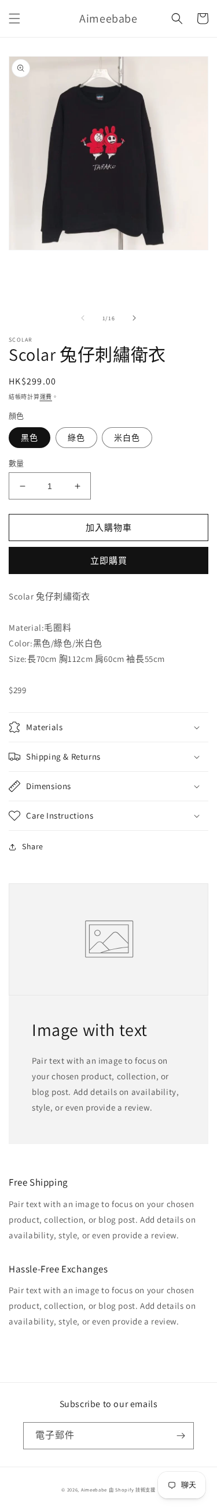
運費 (46, 397)
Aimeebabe (94, 1489)
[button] (14, 18)
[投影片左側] (82, 318)
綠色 (76, 437)
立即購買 (108, 560)
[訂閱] (180, 1435)
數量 (16, 463)
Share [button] (32, 846)
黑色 (29, 437)
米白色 (127, 437)
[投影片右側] (134, 318)
